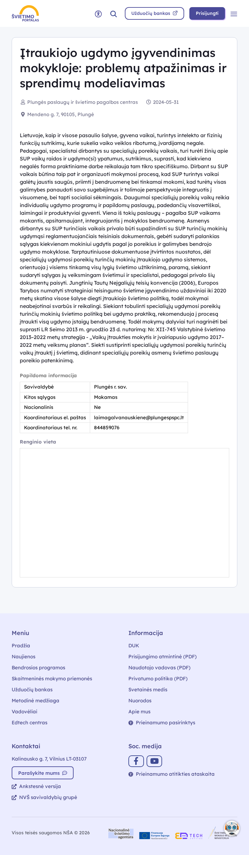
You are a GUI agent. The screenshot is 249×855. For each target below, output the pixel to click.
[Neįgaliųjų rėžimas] (98, 13)
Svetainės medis (147, 689)
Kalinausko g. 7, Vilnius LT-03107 (49, 759)
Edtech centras (29, 722)
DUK (133, 645)
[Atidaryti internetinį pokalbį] (232, 828)
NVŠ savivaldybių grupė (48, 797)
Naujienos (23, 656)
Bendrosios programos (38, 667)
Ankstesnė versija (40, 786)
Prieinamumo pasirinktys (165, 722)
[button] (113, 13)
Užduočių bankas (32, 689)
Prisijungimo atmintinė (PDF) (162, 656)
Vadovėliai (24, 711)
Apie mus (139, 711)
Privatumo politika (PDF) (158, 678)
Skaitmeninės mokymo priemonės (52, 678)
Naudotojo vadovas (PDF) (159, 667)
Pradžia (21, 645)
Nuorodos (139, 700)
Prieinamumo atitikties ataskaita (175, 774)
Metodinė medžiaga (35, 700)
